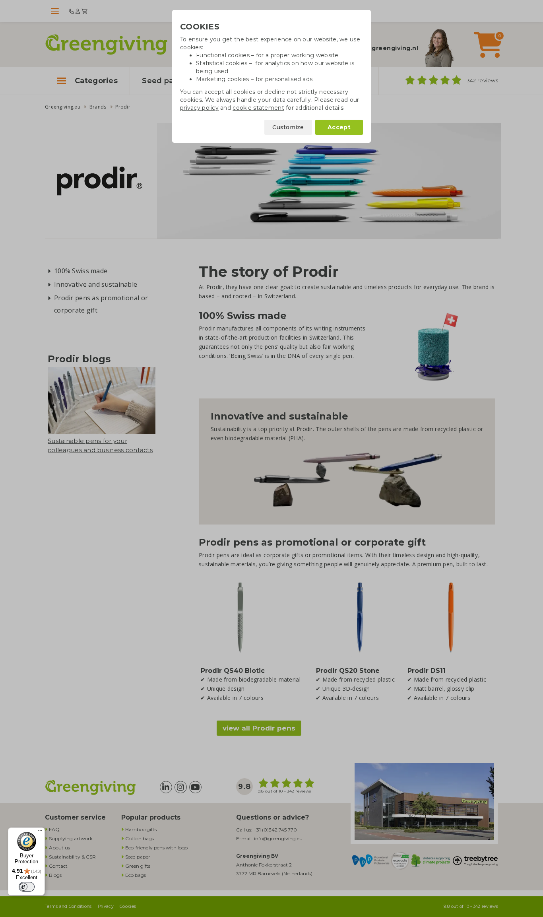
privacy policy (199, 107)
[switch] (27, 887)
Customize (288, 127)
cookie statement (258, 107)
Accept (339, 127)
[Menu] (40, 832)
